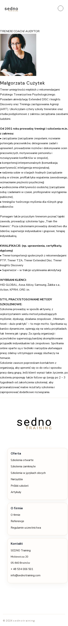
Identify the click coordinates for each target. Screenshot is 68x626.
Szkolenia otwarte (22, 460)
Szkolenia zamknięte (23, 466)
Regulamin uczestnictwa (26, 527)
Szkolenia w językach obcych (28, 473)
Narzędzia (17, 479)
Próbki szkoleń (20, 486)
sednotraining (24, 620)
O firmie (15, 515)
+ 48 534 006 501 (22, 569)
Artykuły (16, 492)
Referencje (17, 521)
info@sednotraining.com (25, 575)
